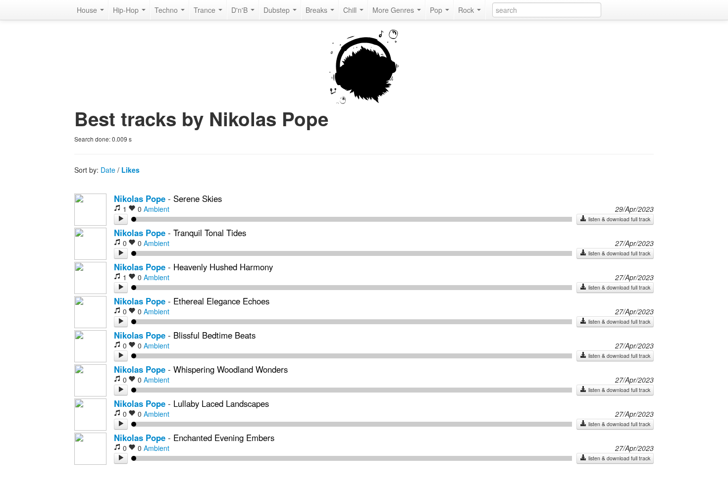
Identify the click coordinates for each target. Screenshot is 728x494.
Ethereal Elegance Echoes (221, 301)
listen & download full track (618, 219)
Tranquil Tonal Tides (209, 233)
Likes (130, 170)
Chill (351, 10)
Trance (205, 10)
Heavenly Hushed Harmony (223, 267)
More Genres (394, 10)
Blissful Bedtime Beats (214, 335)
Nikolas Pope (139, 198)
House (88, 10)
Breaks (317, 10)
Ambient (156, 209)
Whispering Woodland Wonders (230, 369)
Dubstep (277, 10)
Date (108, 170)
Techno (167, 10)
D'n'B (240, 10)
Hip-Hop (127, 10)
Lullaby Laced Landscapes (221, 403)
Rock (467, 10)
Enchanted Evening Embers (223, 438)
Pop (437, 10)
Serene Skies (197, 198)
